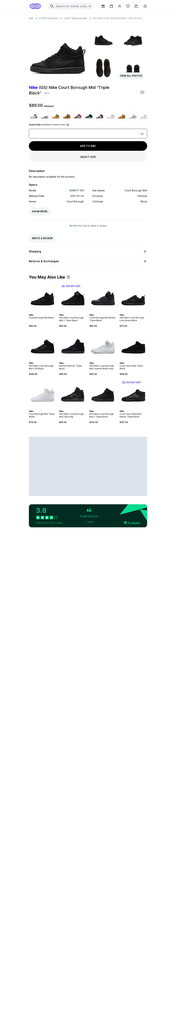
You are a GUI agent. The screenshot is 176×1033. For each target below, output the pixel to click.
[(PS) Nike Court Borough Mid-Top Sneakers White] (143, 116)
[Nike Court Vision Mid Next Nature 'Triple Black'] (133, 392)
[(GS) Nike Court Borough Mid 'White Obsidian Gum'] (133, 116)
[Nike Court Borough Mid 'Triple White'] (42, 392)
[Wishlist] (128, 6)
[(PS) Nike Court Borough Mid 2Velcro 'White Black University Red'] (33, 116)
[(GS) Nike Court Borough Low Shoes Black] (133, 296)
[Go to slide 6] (76, 408)
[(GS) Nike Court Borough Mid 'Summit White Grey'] (103, 344)
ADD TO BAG (88, 145)
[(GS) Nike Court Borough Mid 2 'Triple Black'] (73, 296)
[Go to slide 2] (70, 408)
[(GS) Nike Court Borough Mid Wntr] (67, 116)
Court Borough (48, 18)
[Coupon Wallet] (111, 6)
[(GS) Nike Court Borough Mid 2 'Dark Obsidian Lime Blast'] (89, 116)
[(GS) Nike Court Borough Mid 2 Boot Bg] (73, 392)
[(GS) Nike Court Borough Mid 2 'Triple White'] (111, 116)
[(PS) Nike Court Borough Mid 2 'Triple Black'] (103, 392)
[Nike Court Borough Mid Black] (42, 296)
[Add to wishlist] (142, 92)
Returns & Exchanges (44, 261)
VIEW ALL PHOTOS (131, 75)
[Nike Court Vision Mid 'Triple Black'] (133, 344)
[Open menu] (145, 6)
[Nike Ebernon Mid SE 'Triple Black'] (73, 344)
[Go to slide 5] (105, 408)
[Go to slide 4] (44, 408)
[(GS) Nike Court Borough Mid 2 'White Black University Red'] (99, 116)
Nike (31, 18)
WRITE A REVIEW (42, 238)
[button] (68, 277)
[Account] (120, 6)
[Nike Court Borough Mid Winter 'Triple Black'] (103, 296)
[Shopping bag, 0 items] (136, 6)
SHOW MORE (39, 211)
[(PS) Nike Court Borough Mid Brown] (55, 116)
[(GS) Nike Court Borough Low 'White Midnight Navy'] (45, 116)
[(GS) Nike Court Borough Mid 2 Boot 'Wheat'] (121, 116)
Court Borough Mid (75, 18)
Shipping (35, 251)
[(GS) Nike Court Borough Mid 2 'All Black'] (42, 344)
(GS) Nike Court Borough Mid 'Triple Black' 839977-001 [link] (119, 18)
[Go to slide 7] (137, 408)
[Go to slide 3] (43, 408)
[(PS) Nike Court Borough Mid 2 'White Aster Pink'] (77, 116)
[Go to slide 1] (40, 408)
